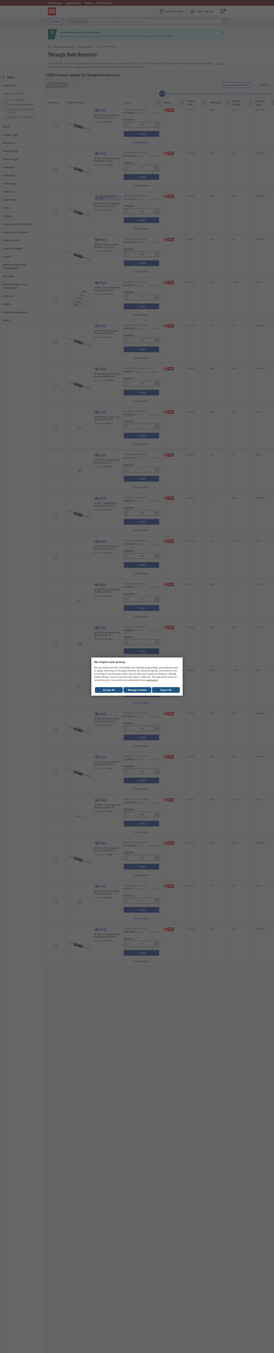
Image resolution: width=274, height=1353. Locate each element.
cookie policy (152, 680)
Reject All (165, 690)
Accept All (109, 690)
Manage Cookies (137, 690)
